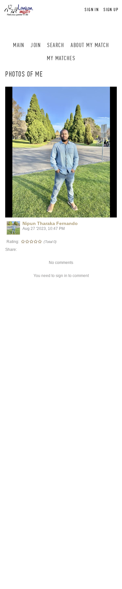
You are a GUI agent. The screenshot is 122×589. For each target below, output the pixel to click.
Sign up (110, 9)
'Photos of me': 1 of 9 (28, 212)
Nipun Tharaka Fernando (50, 223)
